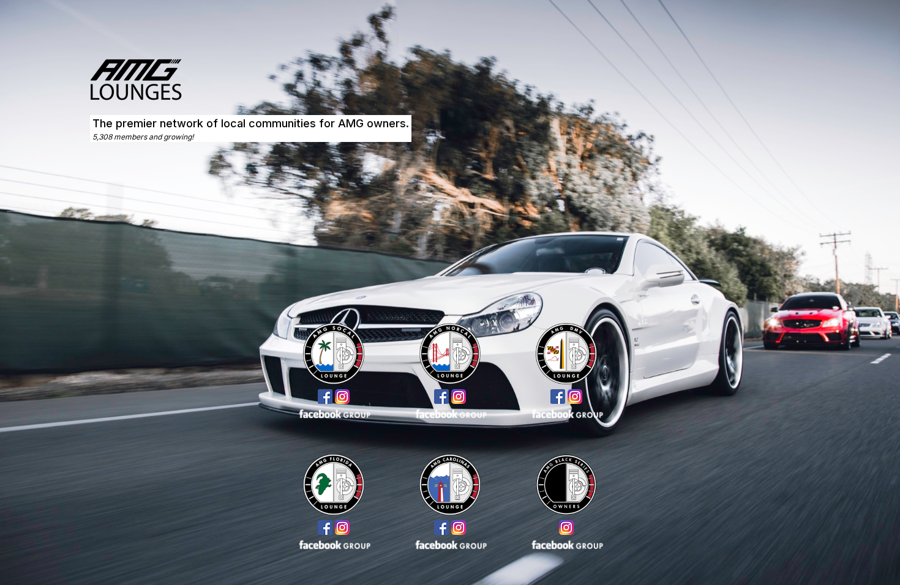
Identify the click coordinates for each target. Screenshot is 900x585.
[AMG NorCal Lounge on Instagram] (458, 396)
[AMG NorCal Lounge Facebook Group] (450, 413)
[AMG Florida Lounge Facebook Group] (334, 544)
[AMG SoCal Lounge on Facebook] (325, 396)
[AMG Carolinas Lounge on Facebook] (441, 527)
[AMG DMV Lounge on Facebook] (557, 396)
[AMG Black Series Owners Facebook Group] (566, 544)
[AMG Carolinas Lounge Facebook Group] (450, 544)
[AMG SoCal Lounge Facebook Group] (334, 413)
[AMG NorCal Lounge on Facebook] (441, 396)
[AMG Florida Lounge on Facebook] (325, 527)
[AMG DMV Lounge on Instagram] (575, 396)
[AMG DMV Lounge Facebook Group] (566, 413)
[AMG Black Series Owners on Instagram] (566, 527)
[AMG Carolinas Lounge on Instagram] (458, 527)
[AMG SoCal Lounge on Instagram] (342, 396)
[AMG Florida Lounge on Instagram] (342, 527)
